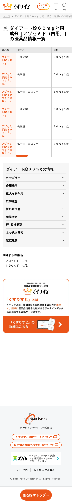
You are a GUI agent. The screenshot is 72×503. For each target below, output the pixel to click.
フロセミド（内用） (18, 260)
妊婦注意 (11, 201)
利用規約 (22, 470)
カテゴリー (13, 178)
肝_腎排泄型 (14, 224)
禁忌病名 (11, 217)
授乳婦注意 (13, 209)
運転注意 (11, 240)
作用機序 (11, 185)
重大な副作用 (14, 193)
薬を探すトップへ (36, 495)
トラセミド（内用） (18, 265)
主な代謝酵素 (14, 232)
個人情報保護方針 (44, 470)
